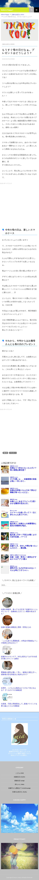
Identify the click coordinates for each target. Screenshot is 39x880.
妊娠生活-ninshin (19, 777)
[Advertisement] (19, 204)
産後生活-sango (19, 780)
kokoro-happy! (7, 10)
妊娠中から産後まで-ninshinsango (19, 788)
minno (13, 59)
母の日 (5, 452)
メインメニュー (36, 9)
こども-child (19, 773)
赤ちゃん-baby (19, 784)
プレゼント (13, 452)
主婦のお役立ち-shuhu (8, 44)
